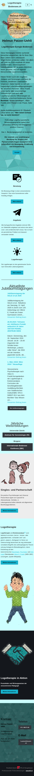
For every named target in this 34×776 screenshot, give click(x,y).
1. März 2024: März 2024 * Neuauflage (15, 363)
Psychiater (23, 552)
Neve (3, 774)
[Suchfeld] (31, 4)
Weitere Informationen (9, 510)
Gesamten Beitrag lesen (16, 317)
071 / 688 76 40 (24, 727)
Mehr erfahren (17, 201)
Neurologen (15, 552)
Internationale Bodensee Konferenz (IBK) (17, 447)
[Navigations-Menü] (28, 4)
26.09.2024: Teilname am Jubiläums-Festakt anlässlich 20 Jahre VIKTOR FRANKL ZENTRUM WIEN (16, 326)
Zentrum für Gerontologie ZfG (17, 435)
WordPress (18, 774)
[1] (25, 532)
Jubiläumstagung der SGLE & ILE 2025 (16, 294)
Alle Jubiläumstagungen (17, 408)
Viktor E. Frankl (19, 554)
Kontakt (17, 152)
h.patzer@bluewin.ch (25, 742)
